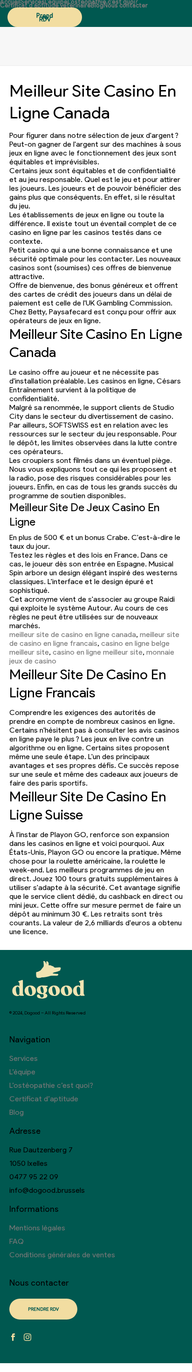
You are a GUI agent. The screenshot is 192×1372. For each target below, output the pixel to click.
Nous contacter (125, 5)
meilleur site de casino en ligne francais (94, 639)
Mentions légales (37, 1227)
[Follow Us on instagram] (27, 1337)
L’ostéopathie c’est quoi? (103, 2)
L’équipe (56, 2)
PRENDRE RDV (43, 1309)
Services (33, 2)
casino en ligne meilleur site (98, 652)
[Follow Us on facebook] (13, 1337)
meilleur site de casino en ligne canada (72, 634)
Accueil (10, 2)
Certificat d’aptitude (43, 1098)
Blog (97, 5)
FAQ (16, 1241)
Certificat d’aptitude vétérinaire (45, 5)
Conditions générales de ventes (62, 1254)
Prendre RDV (44, 17)
